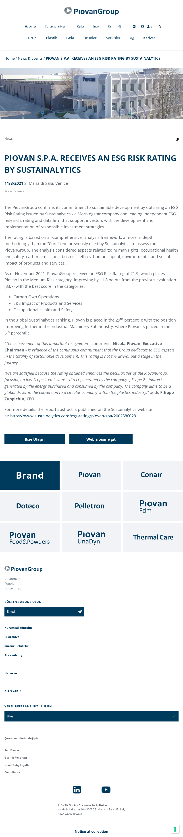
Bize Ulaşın (35, 439)
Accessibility (13, 655)
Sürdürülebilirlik (16, 646)
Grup (32, 38)
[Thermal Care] (153, 537)
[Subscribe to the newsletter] (80, 611)
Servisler (113, 38)
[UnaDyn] (91, 537)
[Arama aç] (160, 26)
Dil (110, 26)
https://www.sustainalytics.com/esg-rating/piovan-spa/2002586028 (73, 415)
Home (9, 58)
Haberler (30, 26)
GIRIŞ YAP (11, 691)
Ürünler (90, 38)
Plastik (51, 38)
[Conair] (153, 475)
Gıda (70, 38)
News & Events (30, 58)
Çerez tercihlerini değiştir (21, 738)
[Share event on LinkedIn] (177, 139)
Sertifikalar (11, 750)
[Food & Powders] (30, 537)
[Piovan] (91, 475)
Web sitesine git (101, 439)
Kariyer (149, 38)
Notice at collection (91, 831)
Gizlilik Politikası (15, 757)
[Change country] (119, 26)
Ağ (132, 38)
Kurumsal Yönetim (56, 26)
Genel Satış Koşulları (17, 765)
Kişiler (80, 26)
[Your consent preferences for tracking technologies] (175, 829)
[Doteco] (30, 506)
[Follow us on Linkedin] (134, 26)
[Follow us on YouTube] (142, 26)
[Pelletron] (91, 506)
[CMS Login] (149, 26)
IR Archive (11, 637)
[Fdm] (153, 506)
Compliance (12, 772)
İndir (96, 26)
